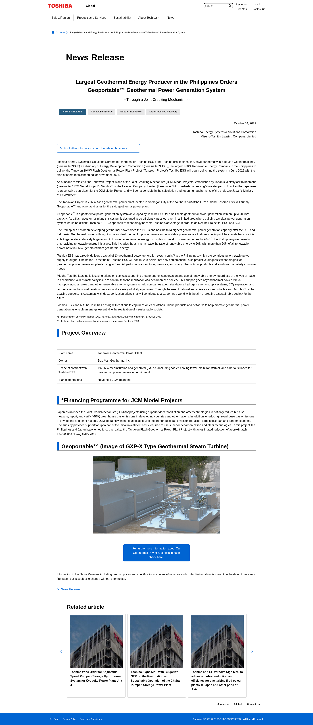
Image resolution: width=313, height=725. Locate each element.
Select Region (60, 17)
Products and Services (91, 17)
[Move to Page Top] (305, 718)
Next (252, 656)
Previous (61, 656)
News (170, 17)
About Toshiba (147, 17)
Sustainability (122, 17)
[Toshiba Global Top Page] (62, 6)
